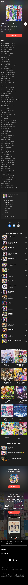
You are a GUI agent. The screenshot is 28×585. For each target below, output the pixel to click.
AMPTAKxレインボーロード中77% (20, 436)
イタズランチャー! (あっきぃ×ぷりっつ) (7, 401)
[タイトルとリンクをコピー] (18, 225)
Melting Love (7, 208)
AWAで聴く (14, 35)
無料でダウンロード (14, 512)
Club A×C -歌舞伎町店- (10, 204)
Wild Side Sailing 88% (7, 382)
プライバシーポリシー (11, 567)
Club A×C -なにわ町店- (21, 382)
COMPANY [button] (4, 554)
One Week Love (8, 206)
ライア (6, 212)
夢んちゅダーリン (7, 364)
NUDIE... (7, 210)
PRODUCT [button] (4, 549)
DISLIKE (20, 418)
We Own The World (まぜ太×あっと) (21, 401)
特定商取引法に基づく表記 (17, 569)
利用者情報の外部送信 (5, 569)
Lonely (6, 214)
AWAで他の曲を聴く (14, 486)
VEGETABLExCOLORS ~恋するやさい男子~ (20, 365)
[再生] (25, 24)
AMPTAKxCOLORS (12, 26)
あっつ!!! (7, 436)
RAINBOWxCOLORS (13, 195)
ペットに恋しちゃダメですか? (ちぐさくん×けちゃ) (7, 418)
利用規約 (2, 567)
